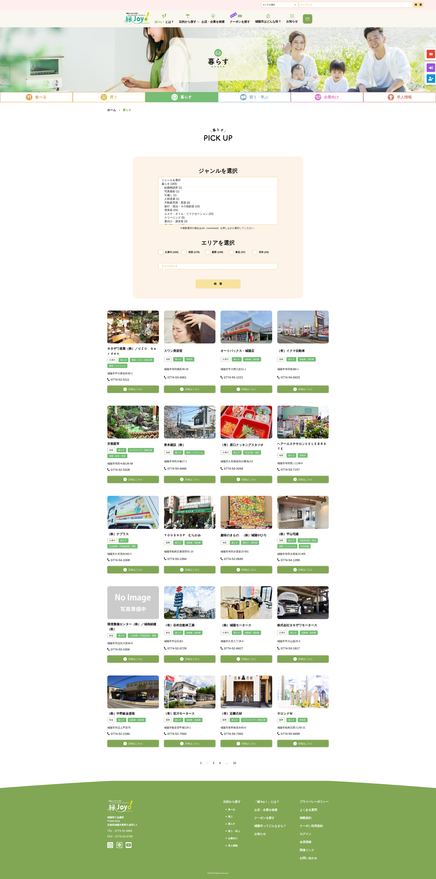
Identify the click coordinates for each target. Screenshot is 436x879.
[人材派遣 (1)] (218, 199)
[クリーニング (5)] (218, 218)
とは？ (164, 22)
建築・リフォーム (117, 366)
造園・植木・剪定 (117, 456)
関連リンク (307, 850)
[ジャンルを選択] (218, 180)
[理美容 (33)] (218, 210)
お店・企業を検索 (213, 21)
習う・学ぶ (258, 97)
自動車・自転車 (252, 359)
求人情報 (404, 97)
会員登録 (305, 842)
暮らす (186, 97)
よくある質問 (308, 810)
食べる (41, 97)
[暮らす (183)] (218, 184)
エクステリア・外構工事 (141, 450)
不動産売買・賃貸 (308, 540)
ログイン (305, 834)
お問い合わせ (308, 858)
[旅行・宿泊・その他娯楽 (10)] (218, 206)
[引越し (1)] (218, 195)
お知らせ (292, 21)
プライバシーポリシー (314, 801)
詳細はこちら (135, 389)
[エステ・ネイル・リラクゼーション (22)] (218, 214)
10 (234, 763)
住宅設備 (305, 546)
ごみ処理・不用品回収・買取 (122, 546)
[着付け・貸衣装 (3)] (218, 221)
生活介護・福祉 (252, 452)
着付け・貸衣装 (250, 543)
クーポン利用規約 (311, 826)
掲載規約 (305, 818)
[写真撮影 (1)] (218, 191)
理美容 (189, 359)
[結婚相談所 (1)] (218, 188)
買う (114, 97)
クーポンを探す (240, 21)
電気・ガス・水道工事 (142, 360)
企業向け (331, 97)
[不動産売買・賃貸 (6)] (218, 203)
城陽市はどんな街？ (268, 21)
